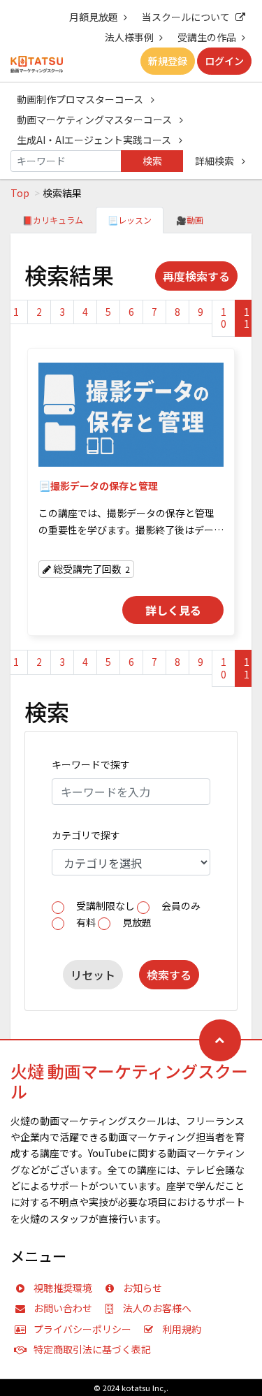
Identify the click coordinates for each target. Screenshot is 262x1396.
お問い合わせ (63, 1308)
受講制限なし (105, 906)
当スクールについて (186, 17)
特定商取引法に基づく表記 (92, 1349)
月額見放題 (93, 17)
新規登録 (167, 61)
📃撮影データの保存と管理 (98, 486)
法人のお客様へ (157, 1308)
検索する (169, 974)
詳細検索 (215, 161)
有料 (86, 922)
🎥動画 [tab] (189, 220)
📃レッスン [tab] (130, 220)
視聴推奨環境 (63, 1288)
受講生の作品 (206, 37)
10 (223, 318)
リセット (93, 974)
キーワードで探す (91, 764)
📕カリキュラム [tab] (52, 220)
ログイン (224, 61)
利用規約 (181, 1329)
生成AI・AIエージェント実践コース (95, 140)
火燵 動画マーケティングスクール (129, 1081)
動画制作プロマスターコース (81, 99)
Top (19, 193)
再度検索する (196, 276)
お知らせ (142, 1288)
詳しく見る (173, 610)
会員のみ (181, 906)
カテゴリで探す (86, 835)
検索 (152, 161)
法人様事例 (129, 37)
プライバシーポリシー (82, 1329)
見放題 (137, 922)
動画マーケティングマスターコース (95, 119)
